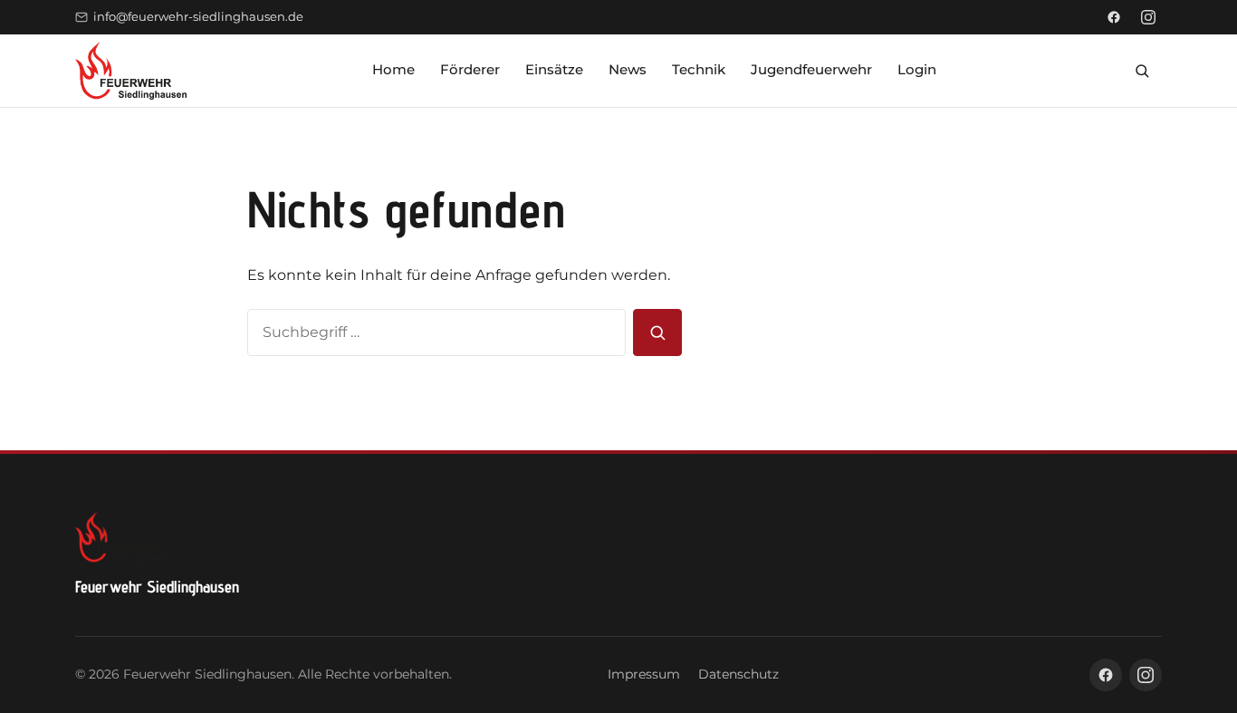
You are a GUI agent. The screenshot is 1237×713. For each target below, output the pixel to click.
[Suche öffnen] (1142, 71)
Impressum (644, 674)
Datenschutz (738, 674)
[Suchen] (657, 332)
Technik (698, 69)
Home (393, 69)
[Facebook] (1113, 17)
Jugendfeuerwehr (811, 69)
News (628, 69)
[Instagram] (1148, 17)
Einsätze (554, 69)
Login (916, 69)
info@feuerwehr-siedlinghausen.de (198, 17)
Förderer (470, 69)
